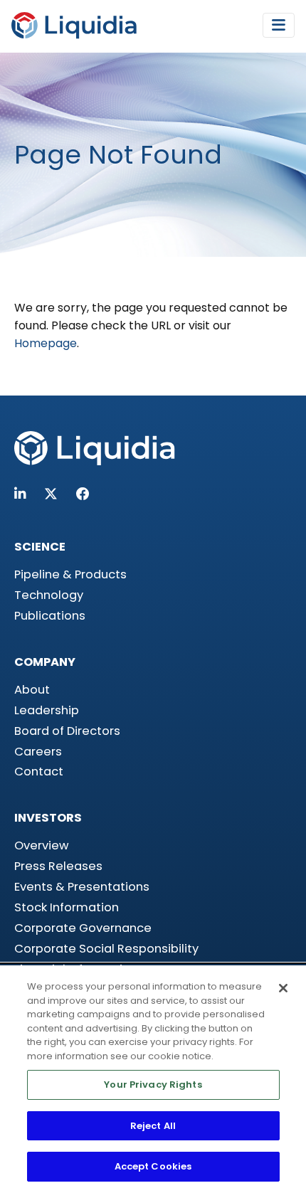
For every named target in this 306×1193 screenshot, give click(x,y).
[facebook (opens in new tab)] (83, 494)
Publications (49, 616)
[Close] (283, 988)
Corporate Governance (83, 928)
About (32, 690)
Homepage (45, 343)
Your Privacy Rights (152, 1084)
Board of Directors (67, 731)
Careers (38, 751)
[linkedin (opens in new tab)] (20, 494)
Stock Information (66, 907)
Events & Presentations (81, 887)
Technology (48, 595)
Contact (38, 771)
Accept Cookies (153, 1166)
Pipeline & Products (70, 574)
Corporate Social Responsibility (106, 948)
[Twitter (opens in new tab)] (51, 494)
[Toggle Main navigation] (279, 25)
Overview (41, 845)
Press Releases (58, 866)
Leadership (46, 710)
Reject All (153, 1126)
